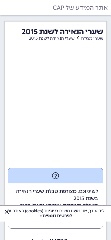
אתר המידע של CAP (80, 7)
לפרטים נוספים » (55, 215)
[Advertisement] (55, 109)
